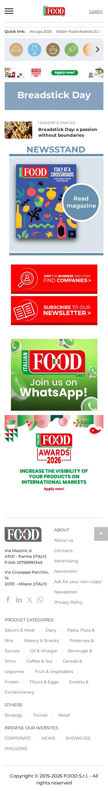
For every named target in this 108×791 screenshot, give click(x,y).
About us (63, 540)
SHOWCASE (78, 738)
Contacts (63, 550)
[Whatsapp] (40, 599)
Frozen (12, 681)
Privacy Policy (68, 602)
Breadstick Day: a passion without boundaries (67, 132)
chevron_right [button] (97, 49)
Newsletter (65, 592)
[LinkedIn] (19, 599)
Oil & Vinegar (43, 650)
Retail (64, 715)
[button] (9, 11)
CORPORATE (18, 738)
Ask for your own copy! (78, 581)
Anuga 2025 (41, 31)
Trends (40, 715)
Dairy (51, 630)
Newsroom (65, 571)
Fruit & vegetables (54, 671)
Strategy (13, 715)
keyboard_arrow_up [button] (101, 533)
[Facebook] (9, 599)
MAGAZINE (16, 748)
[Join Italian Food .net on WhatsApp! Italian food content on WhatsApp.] (54, 409)
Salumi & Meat (20, 630)
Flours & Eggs (44, 681)
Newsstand (55, 149)
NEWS (48, 738)
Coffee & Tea (39, 661)
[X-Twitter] (30, 599)
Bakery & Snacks (57, 122)
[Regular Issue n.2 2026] (56, 201)
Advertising (66, 561)
